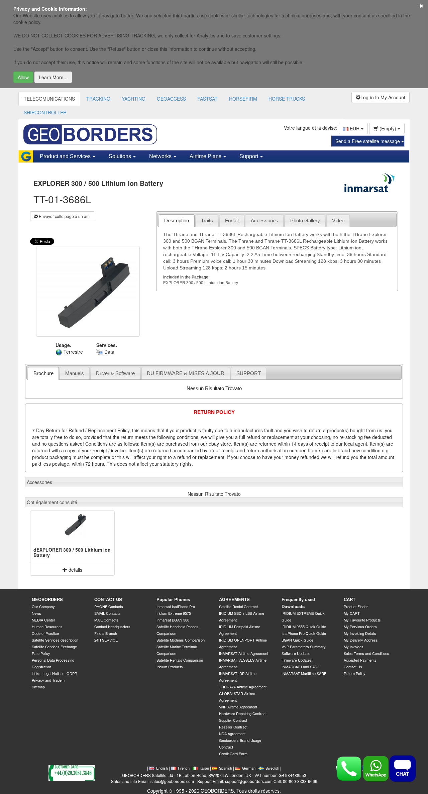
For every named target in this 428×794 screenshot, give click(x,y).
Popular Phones (173, 599)
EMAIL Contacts (107, 613)
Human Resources (47, 626)
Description (176, 220)
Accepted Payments (360, 660)
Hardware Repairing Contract (242, 713)
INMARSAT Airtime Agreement (243, 653)
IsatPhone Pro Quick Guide (304, 633)
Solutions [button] (120, 156)
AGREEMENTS (234, 599)
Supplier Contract (233, 720)
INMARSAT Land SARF (301, 666)
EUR (354, 128)
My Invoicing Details (360, 633)
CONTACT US (108, 599)
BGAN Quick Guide (297, 640)
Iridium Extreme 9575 (173, 613)
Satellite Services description (55, 640)
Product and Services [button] (66, 156)
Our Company (43, 606)
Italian (204, 768)
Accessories (264, 220)
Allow (23, 77)
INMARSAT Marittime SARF (304, 673)
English (162, 768)
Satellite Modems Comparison (180, 640)
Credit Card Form (233, 753)
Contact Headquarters (112, 626)
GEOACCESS (171, 98)
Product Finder (356, 606)
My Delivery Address (361, 640)
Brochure (43, 373)
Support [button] (249, 156)
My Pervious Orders (360, 626)
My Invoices (353, 646)
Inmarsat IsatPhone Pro (175, 606)
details (74, 569)
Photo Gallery (305, 220)
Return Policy (354, 673)
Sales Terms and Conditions (366, 653)
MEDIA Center (43, 619)
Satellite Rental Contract (238, 606)
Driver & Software (115, 373)
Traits (207, 220)
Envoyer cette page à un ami (64, 216)
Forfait (232, 220)
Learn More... (53, 77)
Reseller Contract (233, 726)
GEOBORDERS (47, 599)
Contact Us (353, 666)
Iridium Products (169, 666)
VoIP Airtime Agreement (238, 706)
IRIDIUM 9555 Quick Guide (304, 626)
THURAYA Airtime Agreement (242, 686)
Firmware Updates (297, 660)
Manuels (74, 373)
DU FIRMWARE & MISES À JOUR (185, 373)
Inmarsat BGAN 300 (172, 619)
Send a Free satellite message (368, 141)
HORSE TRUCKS (287, 98)
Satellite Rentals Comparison (179, 660)
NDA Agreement (232, 733)
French (184, 768)
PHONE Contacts (108, 606)
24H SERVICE (106, 640)
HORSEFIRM (243, 98)
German (248, 768)
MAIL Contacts (106, 619)
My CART (352, 613)
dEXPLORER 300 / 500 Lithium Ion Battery (72, 552)
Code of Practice (45, 633)
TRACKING (98, 98)
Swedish (272, 768)
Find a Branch (105, 633)
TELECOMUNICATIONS (49, 98)
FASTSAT (207, 98)
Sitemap (38, 686)
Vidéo (338, 220)
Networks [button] (161, 156)
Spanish (225, 768)
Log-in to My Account (382, 97)
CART (349, 599)
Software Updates (296, 653)
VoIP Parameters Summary (304, 646)
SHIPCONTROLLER (45, 112)
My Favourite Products (362, 619)
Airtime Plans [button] (206, 156)
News (36, 613)
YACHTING (133, 98)
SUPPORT (248, 373)
